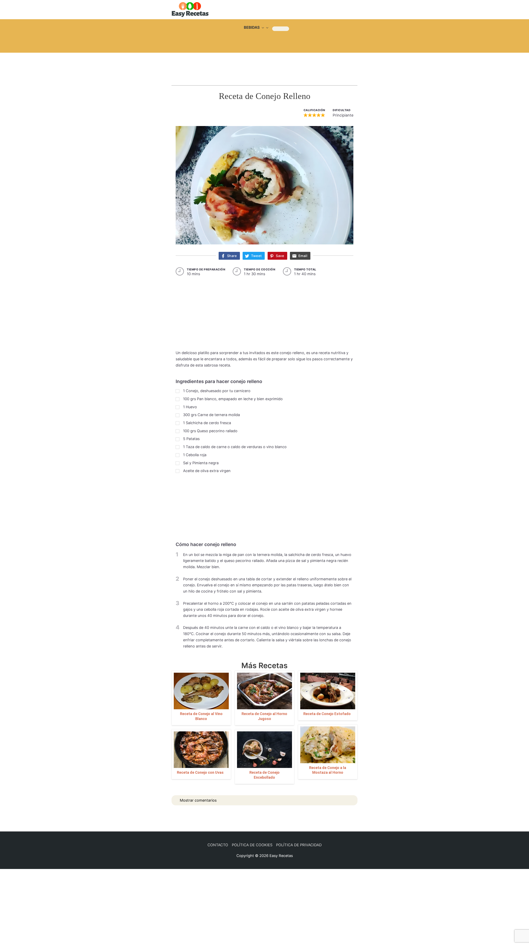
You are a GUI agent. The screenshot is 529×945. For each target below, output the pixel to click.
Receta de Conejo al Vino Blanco (201, 716)
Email (302, 256)
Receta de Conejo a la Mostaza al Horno (327, 770)
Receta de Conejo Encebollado (264, 774)
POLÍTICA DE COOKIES (252, 845)
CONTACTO (217, 845)
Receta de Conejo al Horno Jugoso (264, 716)
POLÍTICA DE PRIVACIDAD (299, 845)
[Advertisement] (264, 65)
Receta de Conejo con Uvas (200, 772)
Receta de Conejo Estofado (327, 714)
